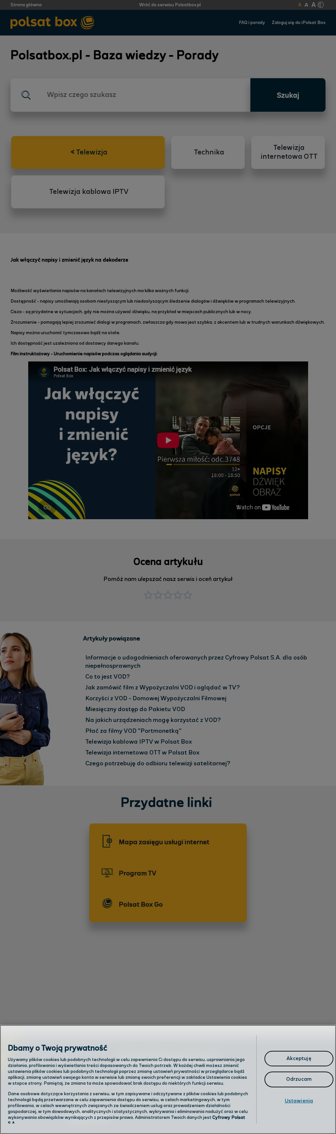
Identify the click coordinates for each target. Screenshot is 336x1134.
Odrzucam (299, 1079)
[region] (168, 1079)
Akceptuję (298, 1058)
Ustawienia (299, 1101)
